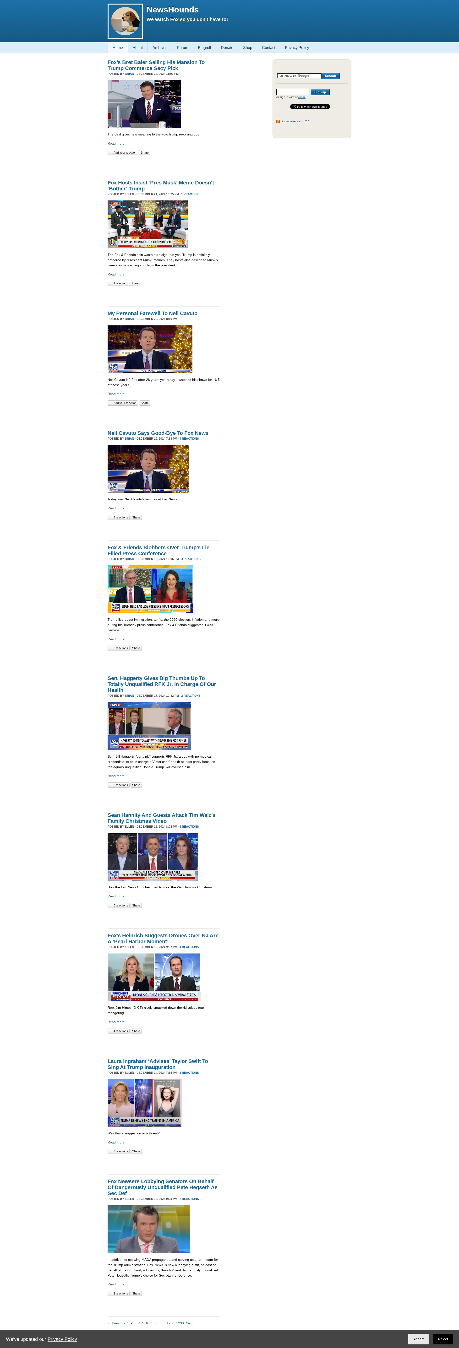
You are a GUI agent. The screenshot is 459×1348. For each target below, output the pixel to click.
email (302, 97)
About (138, 48)
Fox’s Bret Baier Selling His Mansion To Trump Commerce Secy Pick (156, 65)
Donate (227, 48)
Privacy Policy (297, 48)
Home (118, 48)
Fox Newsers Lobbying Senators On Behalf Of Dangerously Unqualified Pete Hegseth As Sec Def (163, 1187)
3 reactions (191, 559)
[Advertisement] (163, 165)
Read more (116, 143)
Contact (268, 48)
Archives (160, 48)
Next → (191, 1323)
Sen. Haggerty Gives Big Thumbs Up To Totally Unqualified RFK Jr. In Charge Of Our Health (162, 684)
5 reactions (189, 826)
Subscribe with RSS (295, 121)
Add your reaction (125, 152)
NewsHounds (173, 9)
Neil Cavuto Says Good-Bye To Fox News (158, 433)
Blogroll (204, 48)
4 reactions (189, 438)
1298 (170, 1323)
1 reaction (190, 194)
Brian (129, 73)
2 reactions (191, 695)
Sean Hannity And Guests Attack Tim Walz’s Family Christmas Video (161, 818)
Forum (182, 48)
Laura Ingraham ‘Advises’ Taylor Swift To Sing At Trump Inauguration (158, 1064)
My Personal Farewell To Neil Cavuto (152, 313)
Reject (443, 1339)
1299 (180, 1323)
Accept (418, 1339)
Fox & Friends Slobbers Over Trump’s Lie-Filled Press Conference (159, 550)
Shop (247, 48)
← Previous (116, 1323)
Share (145, 152)
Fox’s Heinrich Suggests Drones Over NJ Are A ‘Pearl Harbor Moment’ (163, 938)
